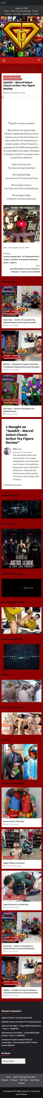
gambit (15, 248)
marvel (21, 248)
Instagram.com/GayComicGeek (21, 198)
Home (7, 11)
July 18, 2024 (14, 370)
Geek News (26, 14)
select (27, 248)
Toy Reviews (16, 76)
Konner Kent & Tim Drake (13, 821)
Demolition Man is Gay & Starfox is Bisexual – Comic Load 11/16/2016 (25, 268)
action (10, 248)
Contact (36, 14)
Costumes (14, 815)
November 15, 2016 (18, 93)
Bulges (6, 815)
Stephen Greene (9, 1022)
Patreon (35, 11)
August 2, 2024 (15, 907)
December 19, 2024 (16, 866)
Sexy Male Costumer (10, 898)
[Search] (38, 60)
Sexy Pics (22, 898)
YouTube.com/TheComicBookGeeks (21, 188)
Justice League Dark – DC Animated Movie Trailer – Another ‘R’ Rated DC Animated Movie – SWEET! (21, 258)
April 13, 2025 (15, 824)
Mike (15, 449)
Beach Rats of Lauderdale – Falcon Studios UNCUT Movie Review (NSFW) (19, 1042)
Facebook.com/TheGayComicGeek (21, 178)
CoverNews (35, 1091)
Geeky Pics (22, 815)
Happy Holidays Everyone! (14, 863)
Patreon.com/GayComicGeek (21, 168)
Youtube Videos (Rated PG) (12, 79)
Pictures (8, 14)
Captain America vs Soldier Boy (16, 904)
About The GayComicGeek (21, 11)
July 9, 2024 (14, 414)
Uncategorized (9, 857)
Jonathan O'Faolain (10, 1039)
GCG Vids (17, 14)
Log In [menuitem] (3, 3)
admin (7, 93)
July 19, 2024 (14, 325)
